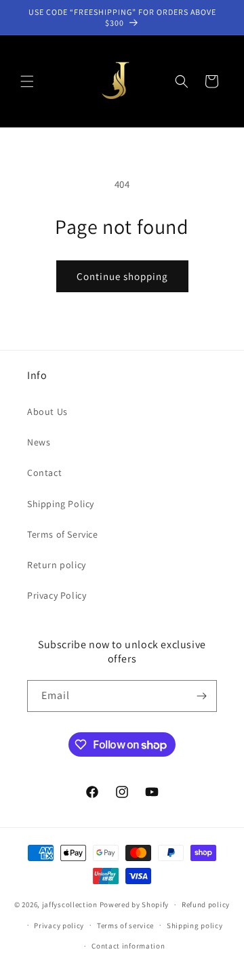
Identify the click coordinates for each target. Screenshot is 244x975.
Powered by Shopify (134, 904)
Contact (44, 472)
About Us (47, 411)
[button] (27, 81)
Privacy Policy (56, 595)
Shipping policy (195, 925)
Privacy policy (59, 925)
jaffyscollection (70, 904)
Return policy (56, 565)
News (38, 442)
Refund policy (206, 904)
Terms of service (125, 925)
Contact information (128, 946)
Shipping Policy (60, 504)
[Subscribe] (201, 696)
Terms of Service (62, 534)
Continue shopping (122, 276)
